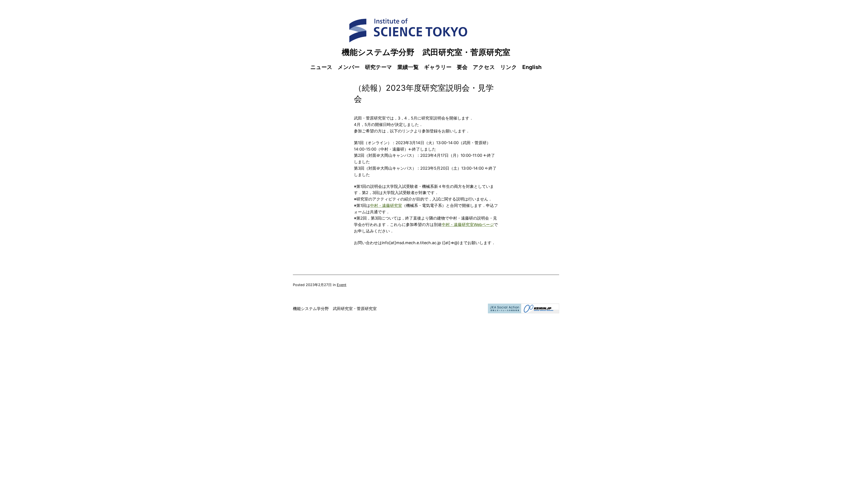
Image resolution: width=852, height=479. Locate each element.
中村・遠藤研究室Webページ (468, 224)
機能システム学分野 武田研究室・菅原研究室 (426, 52)
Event (341, 285)
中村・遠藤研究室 (386, 205)
